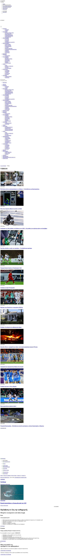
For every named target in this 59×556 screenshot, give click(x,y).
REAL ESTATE (8, 45)
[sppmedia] (2, 458)
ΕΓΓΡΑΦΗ (2, 526)
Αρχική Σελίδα (3, 165)
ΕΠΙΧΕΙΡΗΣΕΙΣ (8, 46)
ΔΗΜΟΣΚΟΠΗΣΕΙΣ (9, 35)
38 (5, 428)
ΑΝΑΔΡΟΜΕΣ (8, 140)
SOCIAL (6, 67)
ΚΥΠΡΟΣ (5, 28)
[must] (4, 463)
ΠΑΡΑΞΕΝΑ (7, 55)
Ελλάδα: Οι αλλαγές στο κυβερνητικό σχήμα (10, 327)
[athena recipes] (6, 470)
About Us (19, 475)
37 (4, 428)
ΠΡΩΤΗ (4, 84)
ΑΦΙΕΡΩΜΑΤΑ (6, 136)
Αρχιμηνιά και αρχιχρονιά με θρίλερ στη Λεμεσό (11, 366)
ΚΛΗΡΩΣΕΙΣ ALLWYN (10, 42)
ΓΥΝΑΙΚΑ (7, 70)
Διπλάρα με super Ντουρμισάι (7, 287)
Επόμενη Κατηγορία (4, 505)
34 (1, 428)
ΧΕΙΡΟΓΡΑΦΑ (8, 120)
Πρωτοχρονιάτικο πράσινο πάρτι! (8, 406)
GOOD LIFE (5, 69)
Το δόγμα (3, 482)
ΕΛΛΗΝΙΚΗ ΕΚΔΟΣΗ (7, 6)
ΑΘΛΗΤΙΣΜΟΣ (6, 38)
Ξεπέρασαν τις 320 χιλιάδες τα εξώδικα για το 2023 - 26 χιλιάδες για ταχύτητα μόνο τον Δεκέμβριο (23, 228)
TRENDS (7, 50)
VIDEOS (4, 155)
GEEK (4, 64)
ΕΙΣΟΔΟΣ (5, 12)
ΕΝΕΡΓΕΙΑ (7, 51)
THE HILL (7, 77)
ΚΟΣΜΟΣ (5, 54)
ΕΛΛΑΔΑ (7, 40)
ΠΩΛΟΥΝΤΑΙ (8, 128)
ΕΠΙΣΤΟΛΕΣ (5, 158)
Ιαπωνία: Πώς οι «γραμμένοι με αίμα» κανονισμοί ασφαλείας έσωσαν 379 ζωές (18, 347)
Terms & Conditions (7, 475)
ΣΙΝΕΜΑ (7, 57)
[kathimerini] (5, 465)
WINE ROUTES (8, 152)
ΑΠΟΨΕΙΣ (5, 75)
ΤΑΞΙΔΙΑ (7, 72)
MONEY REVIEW (8, 48)
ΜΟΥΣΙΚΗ (7, 59)
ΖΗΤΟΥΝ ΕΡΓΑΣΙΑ (9, 129)
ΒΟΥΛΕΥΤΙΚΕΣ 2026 (9, 32)
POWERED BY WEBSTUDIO (20, 477)
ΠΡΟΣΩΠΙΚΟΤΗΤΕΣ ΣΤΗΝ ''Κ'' (9, 157)
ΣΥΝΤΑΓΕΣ (7, 73)
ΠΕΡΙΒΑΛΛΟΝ (6, 110)
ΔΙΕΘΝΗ (7, 41)
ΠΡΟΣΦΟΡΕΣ (5, 156)
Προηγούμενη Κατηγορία (5, 484)
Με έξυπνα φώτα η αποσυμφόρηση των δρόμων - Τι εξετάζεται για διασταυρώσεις (19, 189)
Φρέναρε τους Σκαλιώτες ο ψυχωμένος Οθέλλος (11, 307)
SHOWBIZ (7, 71)
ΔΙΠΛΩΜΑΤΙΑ (8, 36)
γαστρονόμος (5, 8)
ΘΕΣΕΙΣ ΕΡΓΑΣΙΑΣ (9, 130)
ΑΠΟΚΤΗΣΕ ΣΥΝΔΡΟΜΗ (5, 550)
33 (0, 428)
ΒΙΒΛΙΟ (6, 61)
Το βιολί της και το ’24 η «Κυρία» (8, 386)
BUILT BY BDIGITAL (4, 477)
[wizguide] (5, 468)
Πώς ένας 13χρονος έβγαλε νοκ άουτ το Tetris (11, 208)
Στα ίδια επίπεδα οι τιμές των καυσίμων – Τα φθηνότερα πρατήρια (16, 248)
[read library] (5, 473)
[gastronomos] (5, 472)
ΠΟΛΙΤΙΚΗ (5, 31)
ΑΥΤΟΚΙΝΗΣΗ (8, 68)
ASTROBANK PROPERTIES (11, 49)
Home (4, 3)
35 (2, 428)
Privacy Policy (14, 475)
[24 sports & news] (6, 461)
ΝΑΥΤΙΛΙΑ (7, 52)
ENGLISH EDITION (7, 7)
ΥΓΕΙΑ (6, 30)
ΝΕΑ (6, 65)
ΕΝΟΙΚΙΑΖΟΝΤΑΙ (8, 127)
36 (3, 428)
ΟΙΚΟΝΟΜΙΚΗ (6, 43)
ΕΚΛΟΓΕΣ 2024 (8, 33)
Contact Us (23, 475)
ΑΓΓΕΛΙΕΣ (5, 126)
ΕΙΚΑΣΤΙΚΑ (7, 60)
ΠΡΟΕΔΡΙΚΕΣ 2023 (9, 34)
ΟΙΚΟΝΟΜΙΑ (8, 44)
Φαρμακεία (5, 9)
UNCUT (6, 154)
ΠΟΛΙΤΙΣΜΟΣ (5, 56)
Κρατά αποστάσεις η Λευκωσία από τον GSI (13, 503)
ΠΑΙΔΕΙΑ (7, 29)
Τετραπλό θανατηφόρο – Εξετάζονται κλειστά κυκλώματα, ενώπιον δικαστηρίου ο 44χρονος (22, 426)
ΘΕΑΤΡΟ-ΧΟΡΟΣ (8, 58)
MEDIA (4, 150)
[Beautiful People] (6, 466)
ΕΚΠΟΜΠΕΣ (5, 151)
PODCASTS (7, 153)
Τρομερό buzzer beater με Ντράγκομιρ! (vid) (10, 268)
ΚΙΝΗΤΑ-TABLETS (9, 66)
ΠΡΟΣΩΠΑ (7, 141)
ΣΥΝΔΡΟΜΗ (3, 541)
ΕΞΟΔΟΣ (7, 74)
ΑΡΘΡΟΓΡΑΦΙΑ (8, 76)
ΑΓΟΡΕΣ (7, 47)
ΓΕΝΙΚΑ (7, 139)
